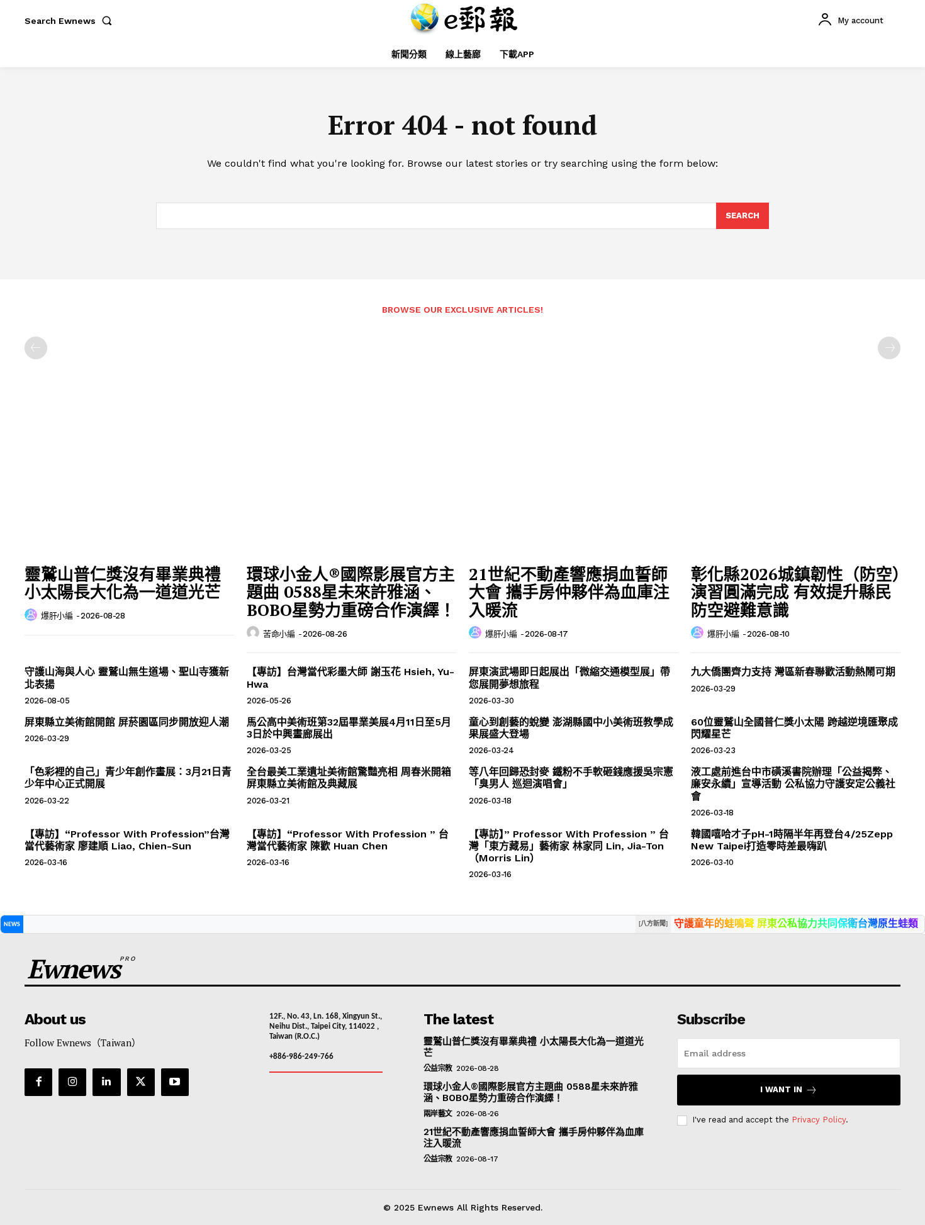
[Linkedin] (106, 1082)
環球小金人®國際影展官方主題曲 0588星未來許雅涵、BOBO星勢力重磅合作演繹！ (351, 591)
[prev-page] (36, 348)
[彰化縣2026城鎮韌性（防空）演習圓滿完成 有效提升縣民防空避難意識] (795, 479)
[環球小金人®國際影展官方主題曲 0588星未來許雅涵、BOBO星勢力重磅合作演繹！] (351, 479)
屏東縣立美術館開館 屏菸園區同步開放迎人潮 (127, 722)
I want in (781, 1089)
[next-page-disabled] (889, 348)
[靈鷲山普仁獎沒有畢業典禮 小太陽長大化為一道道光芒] (129, 479)
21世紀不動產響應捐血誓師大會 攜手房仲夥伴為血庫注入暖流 (569, 591)
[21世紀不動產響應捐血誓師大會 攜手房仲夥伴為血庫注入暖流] (573, 479)
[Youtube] (175, 1082)
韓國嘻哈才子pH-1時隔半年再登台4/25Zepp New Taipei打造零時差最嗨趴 (792, 840)
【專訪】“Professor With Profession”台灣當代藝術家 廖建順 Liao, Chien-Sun (127, 840)
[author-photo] (33, 615)
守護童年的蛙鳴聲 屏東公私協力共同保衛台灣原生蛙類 (796, 924)
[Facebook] (38, 1082)
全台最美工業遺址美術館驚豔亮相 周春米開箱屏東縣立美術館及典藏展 (349, 778)
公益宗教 (437, 1068)
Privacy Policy (819, 1119)
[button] (71, 21)
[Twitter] (141, 1082)
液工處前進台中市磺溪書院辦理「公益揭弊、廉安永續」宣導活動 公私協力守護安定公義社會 (793, 784)
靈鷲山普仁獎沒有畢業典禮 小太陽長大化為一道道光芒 (123, 583)
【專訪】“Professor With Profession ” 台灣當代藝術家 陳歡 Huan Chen (348, 840)
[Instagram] (72, 1082)
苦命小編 (278, 634)
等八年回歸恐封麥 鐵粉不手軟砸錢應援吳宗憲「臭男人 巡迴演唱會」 (571, 778)
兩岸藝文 (437, 1113)
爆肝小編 (56, 615)
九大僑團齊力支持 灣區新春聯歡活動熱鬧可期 (793, 672)
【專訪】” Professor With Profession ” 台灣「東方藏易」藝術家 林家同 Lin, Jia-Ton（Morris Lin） (569, 846)
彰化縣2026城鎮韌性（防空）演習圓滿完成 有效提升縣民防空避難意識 (795, 591)
